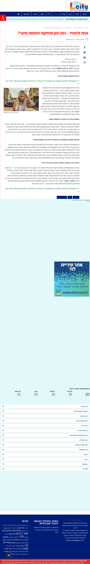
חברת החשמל (83, 449)
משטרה (5, 536)
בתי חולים (84, 406)
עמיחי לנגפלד (20, 546)
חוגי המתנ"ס (84, 440)
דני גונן (10, 528)
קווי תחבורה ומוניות (81, 445)
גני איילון (14, 528)
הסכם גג (23, 531)
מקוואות (85, 464)
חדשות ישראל (15, 563)
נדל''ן (26, 543)
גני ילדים (85, 425)
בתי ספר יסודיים (83, 430)
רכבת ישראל (8, 548)
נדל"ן (3, 563)
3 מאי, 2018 (70, 39)
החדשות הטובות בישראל (9, 560)
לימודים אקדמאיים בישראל (27, 563)
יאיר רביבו (22, 533)
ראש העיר (19, 548)
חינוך (4, 530)
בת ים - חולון (76, 563)
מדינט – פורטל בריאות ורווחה (24, 560)
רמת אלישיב (21, 551)
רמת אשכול (14, 551)
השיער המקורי (69, 181)
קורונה (25, 548)
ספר (70, 197)
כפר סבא (8, 563)
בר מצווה (5, 525)
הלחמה (76, 197)
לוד (22, 536)
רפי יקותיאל (7, 551)
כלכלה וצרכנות (78, 28)
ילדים (7, 534)
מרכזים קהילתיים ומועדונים (79, 435)
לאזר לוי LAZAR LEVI (64, 68)
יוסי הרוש (12, 533)
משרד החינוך (6, 540)
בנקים (86, 454)
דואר (86, 459)
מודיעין (35, 560)
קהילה (8, 546)
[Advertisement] (45, 231)
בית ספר (10, 525)
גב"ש (71, 563)
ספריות (85, 469)
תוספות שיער (62, 197)
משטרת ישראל (23, 540)
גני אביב (20, 527)
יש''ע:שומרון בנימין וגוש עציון (61, 563)
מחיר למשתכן (12, 537)
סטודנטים (21, 543)
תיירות (20, 554)
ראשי (86, 28)
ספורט (12, 543)
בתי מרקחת (84, 416)
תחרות (24, 554)
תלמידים (16, 554)
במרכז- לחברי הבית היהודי (45, 563)
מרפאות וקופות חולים (81, 411)
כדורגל (26, 537)
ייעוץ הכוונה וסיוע (82, 421)
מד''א (17, 537)
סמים (16, 543)
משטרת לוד (15, 539)
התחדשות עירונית (13, 530)
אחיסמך (15, 525)
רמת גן (82, 563)
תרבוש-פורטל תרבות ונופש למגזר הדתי (68, 560)
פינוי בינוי (12, 546)
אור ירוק (19, 525)
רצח (27, 554)
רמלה (26, 551)
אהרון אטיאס (25, 525)
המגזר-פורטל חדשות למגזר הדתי (47, 560)
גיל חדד (26, 528)
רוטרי (14, 549)
